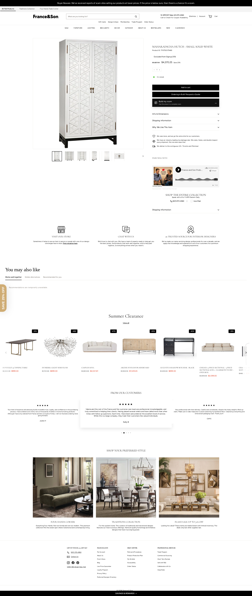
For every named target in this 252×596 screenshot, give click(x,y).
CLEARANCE (180, 28)
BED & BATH (104, 28)
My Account (101, 552)
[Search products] (135, 16)
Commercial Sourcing (165, 555)
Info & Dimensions (160, 114)
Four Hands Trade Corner (49, 9)
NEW (168, 28)
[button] (126, 593)
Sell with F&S (162, 563)
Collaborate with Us (164, 566)
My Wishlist (131, 559)
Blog (98, 563)
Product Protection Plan (135, 555)
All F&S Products (8, 9)
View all (126, 323)
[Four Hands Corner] (63, 487)
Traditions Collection (27, 9)
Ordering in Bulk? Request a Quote (185, 94)
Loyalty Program (102, 570)
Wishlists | (193, 16)
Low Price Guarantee (104, 566)
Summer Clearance (126, 316)
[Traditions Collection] (126, 487)
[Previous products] (6, 352)
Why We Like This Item (162, 127)
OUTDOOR (129, 28)
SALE (66, 28)
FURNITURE (78, 28)
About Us (100, 555)
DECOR (117, 28)
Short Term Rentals (164, 559)
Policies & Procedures (134, 552)
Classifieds (161, 570)
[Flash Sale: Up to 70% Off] (189, 487)
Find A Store (101, 559)
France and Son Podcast (169, 189)
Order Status (149, 22)
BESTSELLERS (156, 28)
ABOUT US (142, 28)
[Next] (141, 156)
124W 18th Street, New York (76, 567)
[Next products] (246, 352)
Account (202, 16)
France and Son (156, 189)
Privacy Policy (101, 573)
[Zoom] (88, 93)
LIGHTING (91, 28)
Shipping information (161, 120)
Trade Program (137, 22)
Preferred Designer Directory (106, 577)
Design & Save (113, 22)
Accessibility (131, 563)
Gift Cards (102, 22)
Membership (125, 22)
